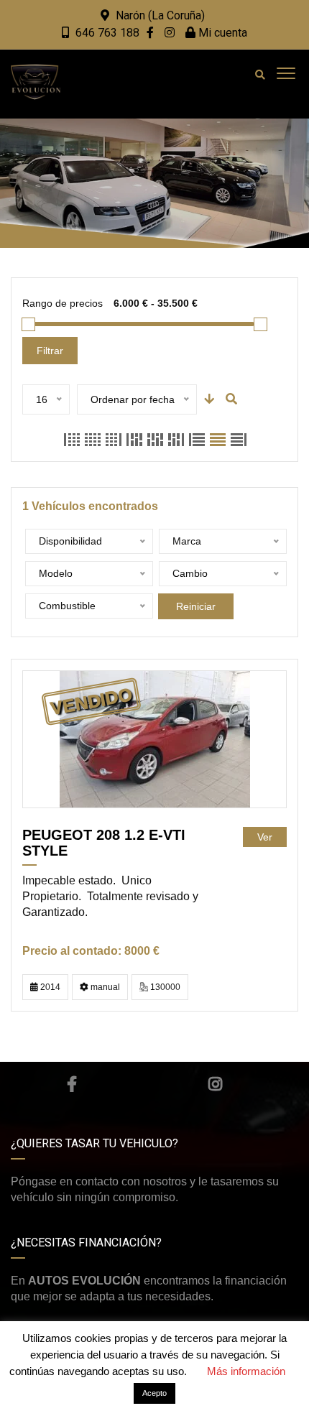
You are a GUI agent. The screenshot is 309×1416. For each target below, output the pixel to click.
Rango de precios (62, 303)
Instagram (215, 1084)
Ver (264, 837)
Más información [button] (246, 1371)
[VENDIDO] (155, 739)
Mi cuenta (221, 33)
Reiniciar (196, 606)
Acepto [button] (154, 1393)
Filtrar (50, 350)
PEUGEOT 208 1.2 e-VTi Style (103, 843)
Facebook (72, 1084)
